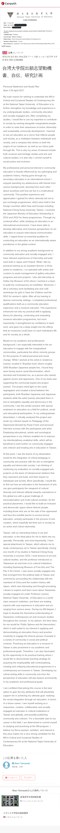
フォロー (28, 777)
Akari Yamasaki (22, 763)
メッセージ (12, 777)
